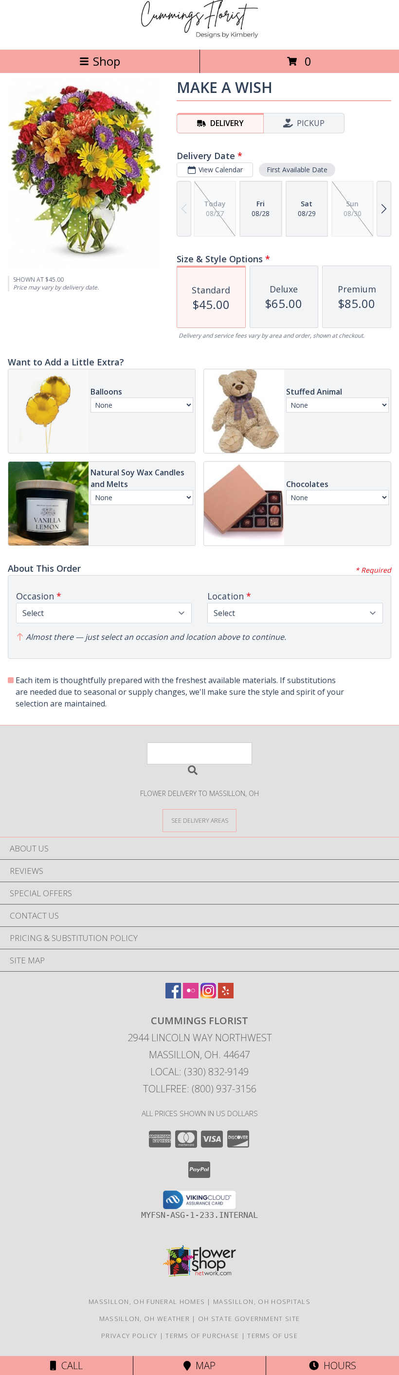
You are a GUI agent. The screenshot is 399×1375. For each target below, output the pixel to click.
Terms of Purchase (202, 1335)
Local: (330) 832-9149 (199, 1071)
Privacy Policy (129, 1335)
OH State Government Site (249, 1318)
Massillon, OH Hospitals (261, 1301)
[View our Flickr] (191, 995)
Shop (106, 61)
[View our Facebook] (173, 995)
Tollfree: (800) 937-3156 (199, 1088)
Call (69, 1365)
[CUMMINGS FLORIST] (199, 35)
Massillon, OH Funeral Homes (147, 1301)
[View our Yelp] (226, 995)
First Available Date (297, 169)
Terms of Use (272, 1335)
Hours (337, 1365)
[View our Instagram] (208, 995)
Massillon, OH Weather (144, 1318)
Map (203, 1365)
